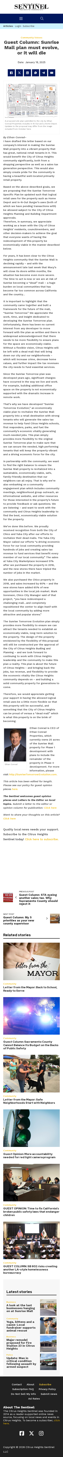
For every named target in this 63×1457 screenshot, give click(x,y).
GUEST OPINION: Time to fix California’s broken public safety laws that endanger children (31, 1212)
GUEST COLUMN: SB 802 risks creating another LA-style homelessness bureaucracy (30, 1270)
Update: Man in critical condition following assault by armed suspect (21, 1362)
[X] (19, 72)
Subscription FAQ (23, 1389)
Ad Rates (34, 1398)
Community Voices (31, 37)
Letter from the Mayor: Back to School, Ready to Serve (30, 989)
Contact (17, 1384)
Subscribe (45, 1384)
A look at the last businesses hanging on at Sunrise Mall (20, 1308)
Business (11, 1302)
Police (9, 1355)
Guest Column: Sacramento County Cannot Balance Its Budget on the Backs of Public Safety (30, 1045)
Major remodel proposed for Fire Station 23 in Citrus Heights (20, 1344)
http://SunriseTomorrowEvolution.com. (33, 774)
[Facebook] (11, 72)
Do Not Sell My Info (23, 1393)
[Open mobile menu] (21, 18)
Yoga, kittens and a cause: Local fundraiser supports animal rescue (21, 1326)
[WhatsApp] (35, 72)
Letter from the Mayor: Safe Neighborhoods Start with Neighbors (29, 1101)
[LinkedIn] (27, 72)
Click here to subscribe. (42, 839)
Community (9, 984)
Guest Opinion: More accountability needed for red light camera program (29, 1155)
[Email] (51, 72)
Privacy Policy (47, 1389)
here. (15, 789)
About (30, 1384)
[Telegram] (43, 72)
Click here (50, 807)
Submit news (49, 1393)
